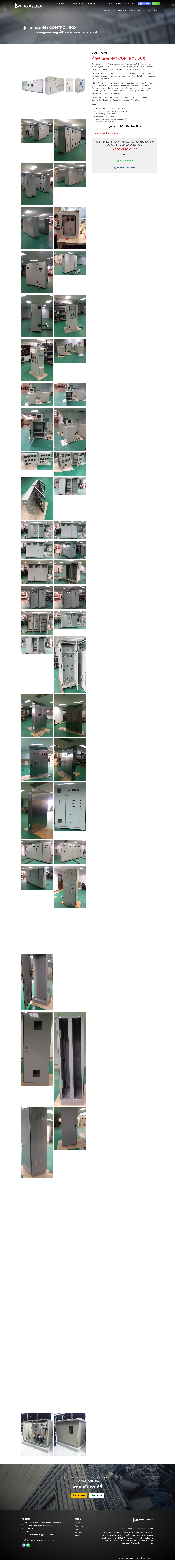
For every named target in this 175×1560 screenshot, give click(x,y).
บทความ (140, 10)
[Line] (28, 1545)
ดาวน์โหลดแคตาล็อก (120, 10)
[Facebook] (24, 1545)
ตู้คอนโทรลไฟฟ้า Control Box (125, 126)
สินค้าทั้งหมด (105, 10)
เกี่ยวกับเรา (132, 10)
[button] (106, 133)
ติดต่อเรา (148, 10)
